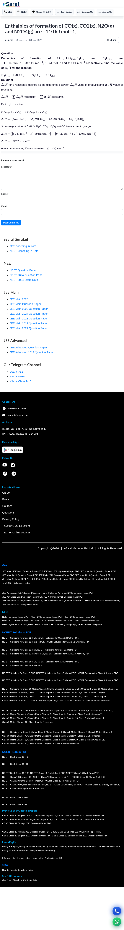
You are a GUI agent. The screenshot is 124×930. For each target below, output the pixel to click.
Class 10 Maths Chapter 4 (14, 692)
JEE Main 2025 (19, 299)
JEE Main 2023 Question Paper (29, 318)
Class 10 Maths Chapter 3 (104, 689)
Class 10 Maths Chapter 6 (67, 692)
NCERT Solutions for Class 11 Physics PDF (23, 653)
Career (6, 492)
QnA (5, 864)
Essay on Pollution (111, 846)
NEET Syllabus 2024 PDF (14, 624)
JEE (4, 564)
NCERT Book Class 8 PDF (15, 804)
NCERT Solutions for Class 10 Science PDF (23, 665)
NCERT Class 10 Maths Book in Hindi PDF (23, 781)
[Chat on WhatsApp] (117, 921)
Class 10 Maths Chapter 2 (78, 689)
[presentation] (71, 58)
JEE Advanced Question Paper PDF (35, 593)
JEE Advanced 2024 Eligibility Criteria (20, 604)
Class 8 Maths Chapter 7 (90, 736)
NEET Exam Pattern (38, 624)
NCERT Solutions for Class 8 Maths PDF (56, 680)
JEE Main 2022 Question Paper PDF (97, 571)
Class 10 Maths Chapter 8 (14, 696)
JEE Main (7, 571)
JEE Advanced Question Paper (28, 347)
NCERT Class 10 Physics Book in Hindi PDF (23, 784)
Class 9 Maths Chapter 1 (50, 710)
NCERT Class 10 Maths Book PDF (88, 777)
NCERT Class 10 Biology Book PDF (102, 784)
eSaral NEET (18, 376)
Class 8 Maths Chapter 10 (65, 740)
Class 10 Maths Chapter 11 (96, 696)
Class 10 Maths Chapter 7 (93, 692)
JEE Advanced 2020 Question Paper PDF (22, 600)
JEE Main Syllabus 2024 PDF (16, 579)
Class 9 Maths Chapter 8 (14, 718)
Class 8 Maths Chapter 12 (14, 743)
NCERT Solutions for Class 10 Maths (20, 689)
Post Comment (11, 222)
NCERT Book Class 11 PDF (15, 764)
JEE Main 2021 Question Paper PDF (20, 575)
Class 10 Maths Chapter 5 (41, 692)
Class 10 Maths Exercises (97, 700)
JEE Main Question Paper (25, 304)
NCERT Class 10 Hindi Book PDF (82, 773)
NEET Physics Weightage (90, 624)
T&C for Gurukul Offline (16, 525)
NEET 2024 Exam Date (24, 279)
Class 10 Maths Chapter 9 (41, 696)
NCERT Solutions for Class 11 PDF (19, 650)
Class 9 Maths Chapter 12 (14, 722)
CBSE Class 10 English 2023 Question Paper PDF (26, 835)
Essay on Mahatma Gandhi (15, 850)
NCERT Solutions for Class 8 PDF (18, 680)
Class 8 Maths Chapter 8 (14, 740)
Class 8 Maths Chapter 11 (91, 740)
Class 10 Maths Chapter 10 (68, 696)
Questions (8, 512)
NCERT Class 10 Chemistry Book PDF (64, 784)
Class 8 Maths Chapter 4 (14, 736)
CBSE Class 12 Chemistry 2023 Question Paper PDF (78, 819)
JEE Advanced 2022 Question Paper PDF (22, 596)
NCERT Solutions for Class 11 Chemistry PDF (68, 653)
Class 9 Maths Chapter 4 (14, 714)
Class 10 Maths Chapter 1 (51, 689)
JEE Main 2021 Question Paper (29, 328)
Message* (6, 166)
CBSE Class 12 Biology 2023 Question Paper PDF (26, 823)
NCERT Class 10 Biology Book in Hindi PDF (23, 788)
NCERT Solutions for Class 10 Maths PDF (58, 661)
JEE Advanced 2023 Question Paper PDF (73, 593)
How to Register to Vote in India (17, 870)
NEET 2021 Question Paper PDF (18, 620)
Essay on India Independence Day (84, 846)
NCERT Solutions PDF (16, 632)
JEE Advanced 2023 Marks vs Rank (102, 600)
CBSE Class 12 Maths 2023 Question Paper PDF (81, 815)
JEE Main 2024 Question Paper (29, 313)
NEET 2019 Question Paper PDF (84, 620)
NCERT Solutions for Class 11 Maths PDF (57, 650)
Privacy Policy (10, 519)
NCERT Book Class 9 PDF (15, 797)
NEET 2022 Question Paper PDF (79, 617)
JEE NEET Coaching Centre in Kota (19, 880)
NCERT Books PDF (14, 751)
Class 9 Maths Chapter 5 (39, 714)
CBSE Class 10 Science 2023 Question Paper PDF (75, 832)
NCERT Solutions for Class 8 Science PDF (97, 680)
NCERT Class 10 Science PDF (17, 777)
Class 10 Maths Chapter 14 (70, 700)
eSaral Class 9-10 (20, 381)
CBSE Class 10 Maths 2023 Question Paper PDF (26, 832)
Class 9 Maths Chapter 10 (65, 718)
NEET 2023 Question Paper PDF (47, 617)
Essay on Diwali (27, 846)
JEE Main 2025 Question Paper (29, 308)
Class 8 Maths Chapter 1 (50, 732)
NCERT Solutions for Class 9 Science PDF (97, 673)
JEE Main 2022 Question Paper (29, 323)
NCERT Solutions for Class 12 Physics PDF (23, 642)
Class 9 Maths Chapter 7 (90, 714)
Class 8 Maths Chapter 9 (39, 740)
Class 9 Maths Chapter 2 (75, 710)
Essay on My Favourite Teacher (51, 846)
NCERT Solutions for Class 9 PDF (18, 673)
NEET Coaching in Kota (24, 250)
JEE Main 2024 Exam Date (45, 579)
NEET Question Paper (23, 270)
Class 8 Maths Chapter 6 (65, 736)
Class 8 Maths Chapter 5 (39, 736)
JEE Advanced (9, 593)
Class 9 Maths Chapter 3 (100, 710)
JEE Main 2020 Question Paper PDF (56, 575)
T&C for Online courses (16, 532)
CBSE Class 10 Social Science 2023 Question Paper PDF (80, 835)
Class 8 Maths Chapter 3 (100, 732)
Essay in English (10, 846)
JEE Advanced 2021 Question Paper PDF (64, 596)
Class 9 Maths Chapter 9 (39, 718)
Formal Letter (23, 858)
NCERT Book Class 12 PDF (15, 757)
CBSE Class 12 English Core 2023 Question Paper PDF (29, 815)
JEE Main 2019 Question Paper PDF (92, 575)
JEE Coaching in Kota (23, 246)
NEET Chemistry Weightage (62, 624)
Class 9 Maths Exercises (40, 722)
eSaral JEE (16, 371)
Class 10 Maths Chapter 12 (15, 700)
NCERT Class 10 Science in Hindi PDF (52, 777)
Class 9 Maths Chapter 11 (91, 718)
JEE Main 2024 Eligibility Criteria (75, 579)
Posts (5, 499)
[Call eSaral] (117, 911)
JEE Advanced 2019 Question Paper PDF (64, 600)
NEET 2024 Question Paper (26, 275)
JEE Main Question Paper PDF (28, 571)
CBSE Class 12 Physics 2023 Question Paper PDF (26, 819)
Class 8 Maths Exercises (67, 743)
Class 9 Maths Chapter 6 (65, 714)
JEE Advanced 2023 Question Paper (32, 352)
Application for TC (53, 858)
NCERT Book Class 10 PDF (15, 773)
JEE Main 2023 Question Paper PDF (61, 571)
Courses (7, 505)
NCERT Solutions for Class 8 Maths (19, 732)
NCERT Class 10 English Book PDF (47, 773)
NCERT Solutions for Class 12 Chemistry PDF (68, 642)
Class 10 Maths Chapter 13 (43, 700)
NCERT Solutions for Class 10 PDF (19, 661)
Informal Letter (9, 858)
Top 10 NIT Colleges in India (16, 583)
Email (4, 206)
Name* (4, 193)
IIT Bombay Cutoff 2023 (103, 579)
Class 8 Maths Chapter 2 (75, 732)
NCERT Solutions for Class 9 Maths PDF (56, 673)
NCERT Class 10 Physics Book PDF (62, 781)
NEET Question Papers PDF (16, 617)
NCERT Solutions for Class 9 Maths (19, 710)
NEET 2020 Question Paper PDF (51, 620)
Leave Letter (37, 858)
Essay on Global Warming (42, 850)
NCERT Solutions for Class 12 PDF (19, 638)
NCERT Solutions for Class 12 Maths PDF (58, 638)
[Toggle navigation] (32, 4)
